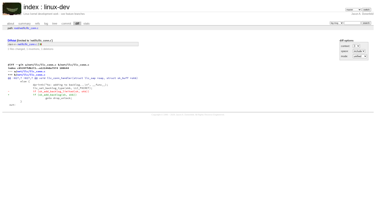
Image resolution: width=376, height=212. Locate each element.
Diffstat (12, 40)
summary (24, 23)
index (31, 7)
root (16, 28)
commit (66, 23)
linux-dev (57, 7)
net (21, 28)
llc (25, 28)
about (10, 23)
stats (86, 23)
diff (77, 23)
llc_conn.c (32, 28)
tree (54, 23)
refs (37, 23)
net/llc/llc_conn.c (27, 44)
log (46, 23)
